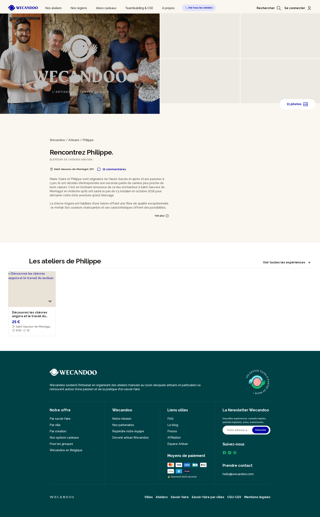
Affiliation (174, 437)
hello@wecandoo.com (238, 474)
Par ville (55, 425)
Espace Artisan (177, 444)
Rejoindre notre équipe (128, 431)
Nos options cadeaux (64, 437)
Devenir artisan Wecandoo (130, 437)
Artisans (73, 140)
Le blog (172, 425)
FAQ (170, 418)
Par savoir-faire (60, 418)
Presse (172, 431)
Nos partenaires (123, 425)
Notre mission (121, 418)
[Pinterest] (235, 453)
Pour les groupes (61, 444)
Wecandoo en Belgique (66, 450)
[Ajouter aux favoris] (50, 301)
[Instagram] (229, 453)
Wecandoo (57, 140)
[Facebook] (224, 453)
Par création (58, 431)
